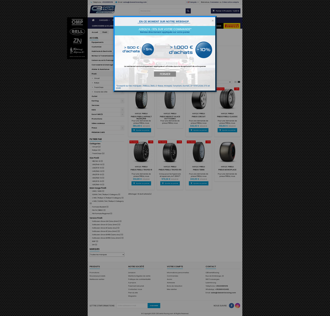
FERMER (165, 74)
